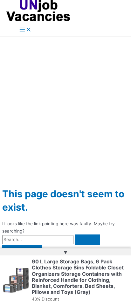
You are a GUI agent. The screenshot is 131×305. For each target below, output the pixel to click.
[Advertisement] (65, 105)
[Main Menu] (25, 30)
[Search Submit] (87, 239)
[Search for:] (51, 239)
